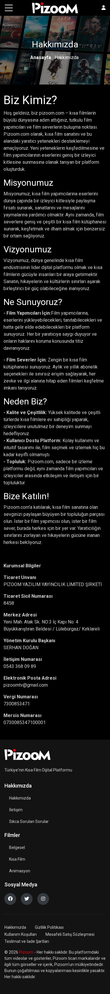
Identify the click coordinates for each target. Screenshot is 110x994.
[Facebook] (10, 899)
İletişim (16, 809)
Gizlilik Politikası (49, 927)
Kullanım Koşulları (20, 934)
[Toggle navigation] (8, 8)
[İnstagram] (43, 899)
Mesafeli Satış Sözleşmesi (69, 934)
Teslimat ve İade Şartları (26, 941)
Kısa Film (17, 859)
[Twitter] (27, 899)
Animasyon (19, 871)
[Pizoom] (27, 754)
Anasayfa (40, 57)
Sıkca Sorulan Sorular (29, 821)
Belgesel (17, 847)
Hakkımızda (20, 798)
